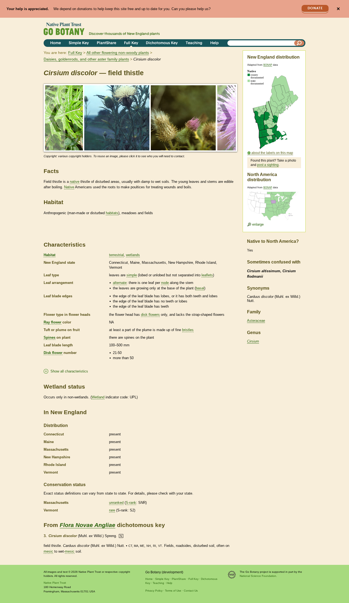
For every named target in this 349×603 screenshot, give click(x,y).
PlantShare (106, 43)
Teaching (194, 43)
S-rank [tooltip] (131, 503)
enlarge (257, 224)
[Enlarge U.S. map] (274, 202)
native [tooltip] (74, 182)
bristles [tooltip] (188, 330)
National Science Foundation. (258, 575)
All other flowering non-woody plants (117, 52)
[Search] (299, 43)
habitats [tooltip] (112, 213)
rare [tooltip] (112, 510)
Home (55, 43)
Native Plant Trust (55, 582)
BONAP (267, 64)
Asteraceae (256, 321)
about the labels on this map (272, 153)
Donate (315, 8)
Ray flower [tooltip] (52, 322)
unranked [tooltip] (116, 503)
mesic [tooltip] (48, 551)
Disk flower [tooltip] (53, 353)
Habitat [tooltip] (49, 255)
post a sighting (268, 165)
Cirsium (253, 341)
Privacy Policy (154, 590)
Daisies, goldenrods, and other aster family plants (86, 59)
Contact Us (191, 590)
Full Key (131, 43)
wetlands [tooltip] (133, 255)
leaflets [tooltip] (207, 275)
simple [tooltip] (132, 275)
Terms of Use (173, 590)
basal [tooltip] (200, 288)
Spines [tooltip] (49, 337)
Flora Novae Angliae (87, 525)
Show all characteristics (69, 371)
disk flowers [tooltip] (150, 315)
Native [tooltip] (69, 187)
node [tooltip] (165, 283)
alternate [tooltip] (120, 283)
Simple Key (79, 43)
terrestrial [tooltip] (116, 255)
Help (214, 43)
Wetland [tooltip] (98, 397)
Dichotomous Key (162, 43)
